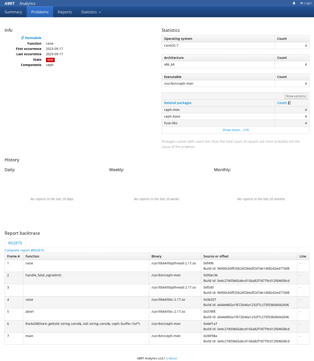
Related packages (177, 103)
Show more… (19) (236, 130)
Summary (13, 11)
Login (308, 3)
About (172, 358)
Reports (65, 11)
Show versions (295, 96)
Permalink (32, 38)
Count (282, 103)
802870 (15, 242)
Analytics (20, 3)
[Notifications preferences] (294, 3)
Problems (40, 11)
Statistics (89, 11)
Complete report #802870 (24, 250)
